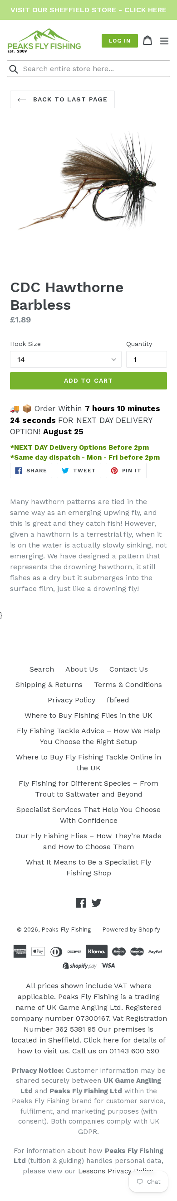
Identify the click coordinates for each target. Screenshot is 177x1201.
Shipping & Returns (49, 684)
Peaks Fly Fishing (66, 929)
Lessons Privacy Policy (115, 1171)
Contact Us (128, 669)
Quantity (139, 343)
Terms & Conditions (128, 684)
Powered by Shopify (131, 929)
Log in (120, 41)
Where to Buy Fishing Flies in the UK (88, 715)
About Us (81, 669)
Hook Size (25, 343)
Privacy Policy (71, 700)
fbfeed (118, 700)
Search (42, 669)
